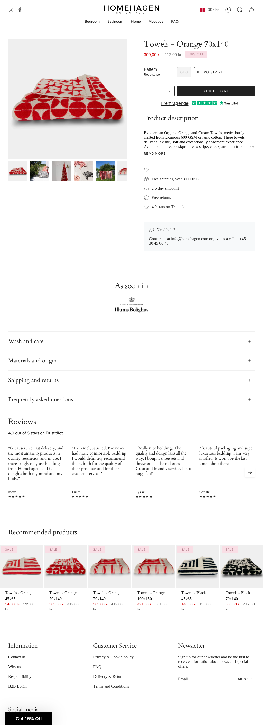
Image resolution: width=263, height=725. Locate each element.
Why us (14, 667)
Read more (155, 153)
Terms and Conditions (111, 686)
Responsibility (19, 676)
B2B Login (17, 686)
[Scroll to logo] (131, 305)
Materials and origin (32, 360)
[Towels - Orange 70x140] (65, 566)
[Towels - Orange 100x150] (153, 566)
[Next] (250, 472)
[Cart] (252, 9)
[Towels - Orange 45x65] (21, 566)
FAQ (97, 667)
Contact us (16, 657)
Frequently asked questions (40, 399)
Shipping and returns (33, 380)
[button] (240, 9)
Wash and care (26, 341)
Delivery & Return (108, 676)
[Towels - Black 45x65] (197, 566)
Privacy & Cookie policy (113, 657)
